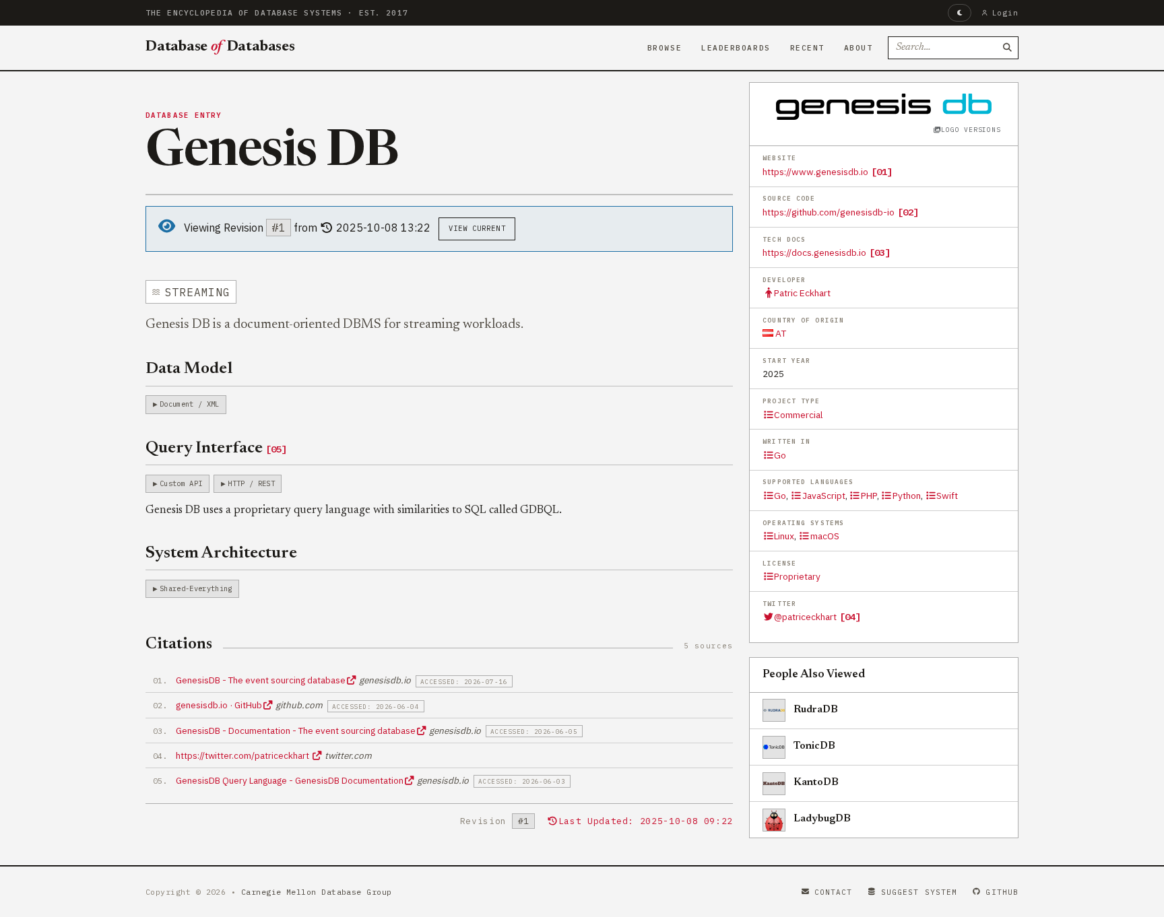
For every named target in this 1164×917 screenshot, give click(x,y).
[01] (882, 172)
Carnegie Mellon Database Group (316, 892)
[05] (276, 449)
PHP (869, 495)
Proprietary (797, 576)
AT (779, 333)
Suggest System (919, 892)
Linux (784, 536)
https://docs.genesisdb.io (814, 252)
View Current (477, 228)
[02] (908, 212)
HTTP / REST (251, 483)
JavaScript (823, 495)
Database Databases (220, 47)
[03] (880, 252)
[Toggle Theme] (959, 13)
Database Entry (184, 115)
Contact (833, 892)
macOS (824, 536)
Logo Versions (970, 129)
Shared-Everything (196, 588)
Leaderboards (736, 48)
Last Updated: (645, 821)
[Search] (1007, 48)
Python (907, 495)
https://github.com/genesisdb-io (829, 212)
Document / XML (189, 404)
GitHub (1002, 892)
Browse (664, 48)
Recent (807, 48)
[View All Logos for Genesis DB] (884, 106)
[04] (850, 617)
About (858, 48)
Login (1005, 13)
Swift (947, 495)
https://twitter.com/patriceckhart (243, 755)
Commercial (798, 415)
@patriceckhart (805, 617)
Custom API (181, 483)
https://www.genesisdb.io (815, 172)
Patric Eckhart (802, 293)
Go (780, 455)
